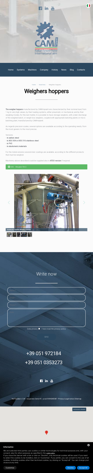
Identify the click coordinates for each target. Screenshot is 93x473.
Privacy (61, 399)
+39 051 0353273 (43, 362)
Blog (72, 70)
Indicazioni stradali (79, 409)
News (63, 70)
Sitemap (78, 399)
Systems (21, 70)
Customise (10, 468)
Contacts (81, 70)
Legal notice (69, 399)
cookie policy (50, 453)
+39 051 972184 (43, 353)
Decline (70, 468)
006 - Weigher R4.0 (18, 167)
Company (44, 70)
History (55, 70)
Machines (32, 70)
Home (10, 70)
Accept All (83, 468)
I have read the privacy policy (53, 329)
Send (46, 337)
